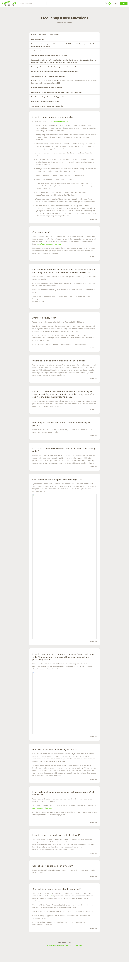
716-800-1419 (52, 945)
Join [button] (124, 3)
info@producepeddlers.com (70, 945)
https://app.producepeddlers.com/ (49, 244)
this (76, 905)
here (50, 895)
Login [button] (115, 3)
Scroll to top (93, 219)
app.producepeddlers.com (59, 121)
